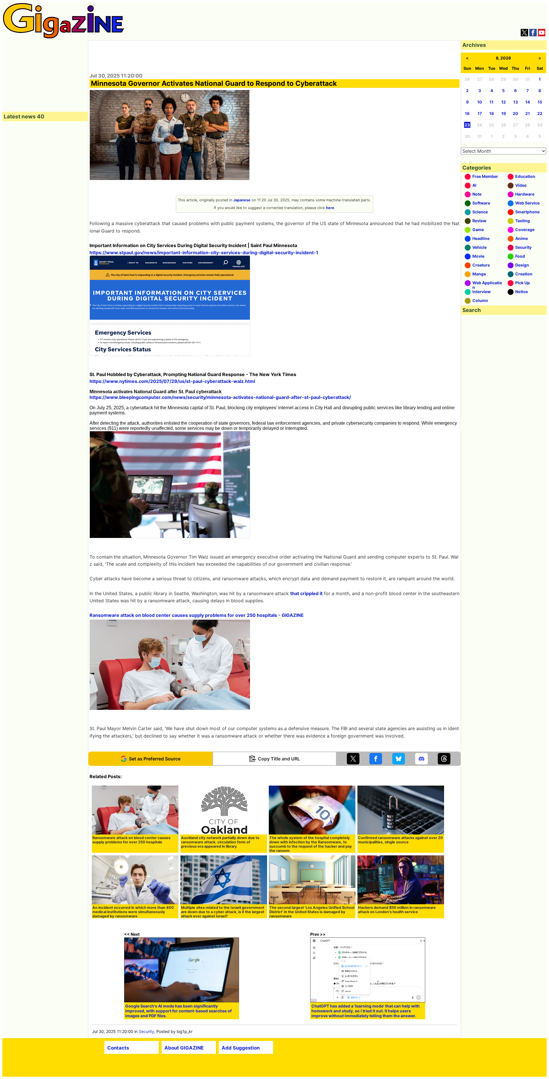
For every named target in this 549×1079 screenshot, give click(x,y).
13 (515, 102)
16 (467, 113)
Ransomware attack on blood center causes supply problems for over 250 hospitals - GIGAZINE (196, 615)
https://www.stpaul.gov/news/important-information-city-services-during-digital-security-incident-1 (203, 252)
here (330, 208)
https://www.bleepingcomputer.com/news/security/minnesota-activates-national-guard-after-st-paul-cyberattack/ (220, 397)
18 (491, 113)
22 (539, 113)
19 (503, 113)
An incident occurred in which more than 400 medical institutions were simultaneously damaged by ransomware (133, 911)
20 (515, 113)
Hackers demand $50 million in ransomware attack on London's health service (397, 909)
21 (527, 113)
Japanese (241, 200)
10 (479, 102)
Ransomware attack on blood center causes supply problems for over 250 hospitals (131, 840)
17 (480, 113)
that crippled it (306, 593)
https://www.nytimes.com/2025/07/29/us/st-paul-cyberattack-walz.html (172, 381)
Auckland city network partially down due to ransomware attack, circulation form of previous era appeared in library (220, 842)
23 (467, 124)
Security (146, 1031)
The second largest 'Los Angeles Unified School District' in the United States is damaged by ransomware (311, 911)
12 (503, 102)
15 (540, 102)
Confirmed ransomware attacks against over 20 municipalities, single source (400, 840)
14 (527, 102)
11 (492, 102)
